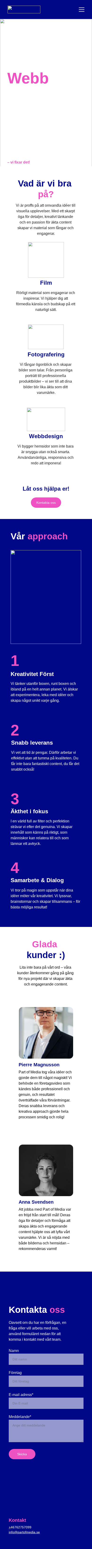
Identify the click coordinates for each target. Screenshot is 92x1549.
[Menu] (81, 9)
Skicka (22, 1454)
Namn (14, 1351)
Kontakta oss (46, 502)
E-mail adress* (21, 1395)
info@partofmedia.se (24, 1532)
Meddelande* (20, 1417)
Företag (15, 1373)
